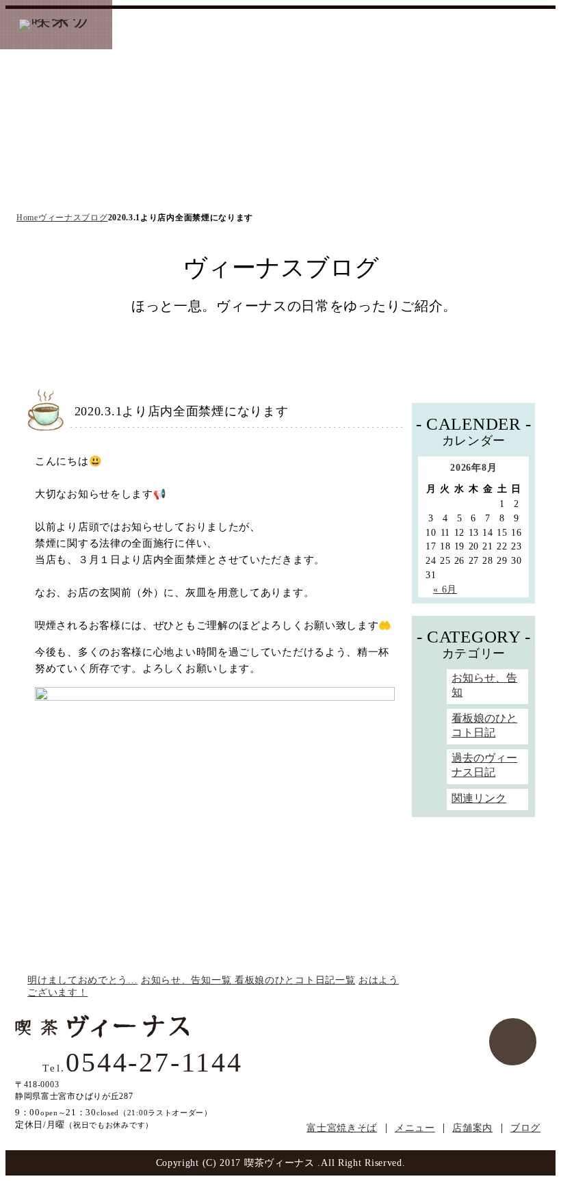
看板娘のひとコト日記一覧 (293, 980)
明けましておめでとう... (82, 980)
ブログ (525, 1128)
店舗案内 (472, 1128)
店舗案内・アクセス (295, 25)
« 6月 (445, 589)
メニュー (225, 25)
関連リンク (479, 798)
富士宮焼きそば (165, 25)
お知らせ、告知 (484, 685)
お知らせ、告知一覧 (186, 980)
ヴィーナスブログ (380, 25)
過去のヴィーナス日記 (484, 765)
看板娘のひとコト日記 (484, 725)
